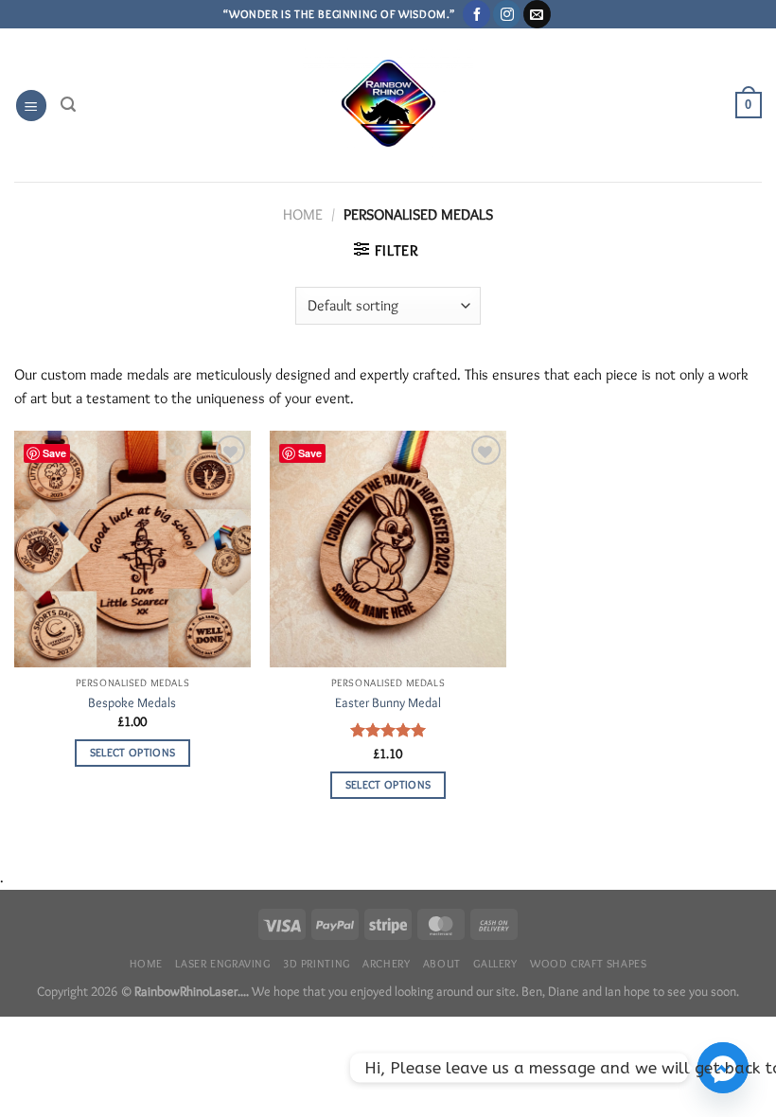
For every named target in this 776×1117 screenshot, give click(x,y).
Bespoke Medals (132, 702)
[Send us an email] (537, 14)
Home (303, 214)
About (442, 963)
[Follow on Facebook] (476, 14)
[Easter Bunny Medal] (388, 549)
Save (54, 453)
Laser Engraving (222, 963)
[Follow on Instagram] (506, 14)
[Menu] (31, 105)
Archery (386, 963)
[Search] (68, 104)
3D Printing (316, 963)
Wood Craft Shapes (588, 963)
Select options (133, 752)
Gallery (495, 963)
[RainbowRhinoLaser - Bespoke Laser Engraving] (388, 105)
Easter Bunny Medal (388, 702)
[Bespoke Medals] (132, 549)
